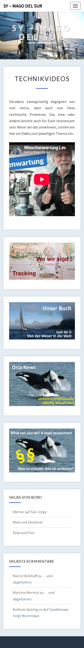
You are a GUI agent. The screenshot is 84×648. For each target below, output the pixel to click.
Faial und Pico (24, 532)
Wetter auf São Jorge (30, 511)
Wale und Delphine (27, 522)
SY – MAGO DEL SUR (23, 6)
